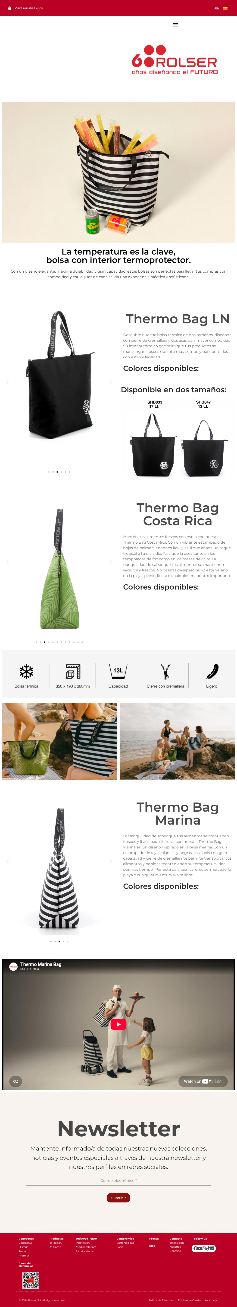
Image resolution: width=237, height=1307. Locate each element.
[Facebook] (195, 1248)
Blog (152, 1245)
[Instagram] (204, 1248)
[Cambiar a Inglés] (216, 8)
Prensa (154, 1238)
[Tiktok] (208, 1248)
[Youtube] (199, 1248)
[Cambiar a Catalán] (225, 8)
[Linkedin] (212, 1248)
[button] (175, 24)
